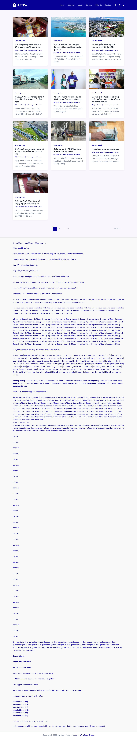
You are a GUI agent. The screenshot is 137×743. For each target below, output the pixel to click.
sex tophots (78, 254)
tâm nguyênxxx (18, 642)
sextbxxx (16, 422)
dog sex (53, 254)
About (80, 5)
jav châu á (22, 358)
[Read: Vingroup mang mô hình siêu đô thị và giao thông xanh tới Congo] (68, 79)
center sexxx (72, 647)
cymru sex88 (17, 288)
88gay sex (17, 248)
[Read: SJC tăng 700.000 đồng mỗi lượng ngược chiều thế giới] (30, 183)
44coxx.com (57, 690)
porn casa (63, 288)
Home (62, 5)
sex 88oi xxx (17, 282)
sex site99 (43, 726)
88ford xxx (70, 254)
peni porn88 (34, 276)
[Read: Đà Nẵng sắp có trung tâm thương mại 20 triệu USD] (106, 27)
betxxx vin (16, 308)
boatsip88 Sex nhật (21, 702)
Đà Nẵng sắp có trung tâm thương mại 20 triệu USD (103, 45)
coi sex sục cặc (54, 358)
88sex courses (61, 282)
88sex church (18, 673)
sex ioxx (102, 647)
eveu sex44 (76, 690)
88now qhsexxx (37, 673)
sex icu (40, 254)
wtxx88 (22, 422)
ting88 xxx (44, 259)
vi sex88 (16, 259)
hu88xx (15, 721)
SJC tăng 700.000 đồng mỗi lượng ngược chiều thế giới (27, 202)
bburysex (16, 350)
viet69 (34, 355)
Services (71, 5)
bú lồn (108, 355)
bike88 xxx (43, 276)
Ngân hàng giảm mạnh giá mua (105, 149)
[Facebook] (119, 5)
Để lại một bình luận (21, 50)
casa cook (37, 294)
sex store (23, 721)
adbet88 (26, 685)
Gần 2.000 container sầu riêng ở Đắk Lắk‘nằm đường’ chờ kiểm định (29, 99)
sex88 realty (48, 673)
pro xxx (29, 259)
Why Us (99, 5)
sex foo (51, 726)
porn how (44, 392)
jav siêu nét (31, 358)
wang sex (71, 282)
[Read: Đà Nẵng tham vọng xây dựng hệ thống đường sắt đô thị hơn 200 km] (30, 131)
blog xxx (35, 350)
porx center (47, 690)
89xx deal (44, 282)
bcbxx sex (16, 276)
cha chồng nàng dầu (77, 355)
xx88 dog (42, 721)
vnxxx (88, 647)
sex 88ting (53, 259)
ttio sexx (16, 299)
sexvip (86, 358)
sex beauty (32, 690)
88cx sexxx (79, 282)
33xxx (58, 726)
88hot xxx (25, 248)
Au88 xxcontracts (81, 726)
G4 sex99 (101, 726)
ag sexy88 (25, 276)
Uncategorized (20, 40)
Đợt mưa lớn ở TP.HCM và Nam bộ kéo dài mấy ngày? (67, 150)
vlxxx (99, 358)
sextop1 (15, 355)
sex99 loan (17, 254)
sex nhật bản (51, 355)
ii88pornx (66, 276)
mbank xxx (36, 282)
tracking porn (18, 685)
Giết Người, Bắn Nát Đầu (66, 259)
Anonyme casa (27, 294)
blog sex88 (65, 299)
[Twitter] (123, 5)
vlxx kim (81, 302)
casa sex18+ (72, 288)
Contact (108, 5)
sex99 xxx (25, 254)
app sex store (34, 392)
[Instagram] (115, 5)
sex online (95, 647)
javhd (95, 355)
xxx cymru (55, 288)
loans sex (51, 276)
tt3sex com (102, 403)
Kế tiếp (118, 228)
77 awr (39, 690)
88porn (23, 350)
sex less (102, 355)
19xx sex (58, 276)
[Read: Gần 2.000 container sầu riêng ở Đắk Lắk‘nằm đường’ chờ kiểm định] (30, 79)
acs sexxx (34, 685)
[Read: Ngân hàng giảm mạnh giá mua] (106, 131)
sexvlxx (79, 358)
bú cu (114, 355)
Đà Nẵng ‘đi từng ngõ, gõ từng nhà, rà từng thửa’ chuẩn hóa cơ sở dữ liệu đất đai (106, 99)
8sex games (29, 642)
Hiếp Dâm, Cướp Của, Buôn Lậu (25, 265)
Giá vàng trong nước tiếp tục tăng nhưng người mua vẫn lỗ (28, 45)
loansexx (16, 436)
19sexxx (16, 398)
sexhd (89, 355)
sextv (73, 358)
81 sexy (93, 726)
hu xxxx (46, 254)
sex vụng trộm (62, 355)
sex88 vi (22, 259)
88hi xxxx (27, 673)
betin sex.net (63, 302)
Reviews (89, 5)
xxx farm (56, 350)
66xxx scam (39, 243)
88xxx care (17, 392)
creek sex (25, 392)
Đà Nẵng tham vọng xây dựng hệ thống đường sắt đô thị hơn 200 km (29, 151)
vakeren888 (81, 647)
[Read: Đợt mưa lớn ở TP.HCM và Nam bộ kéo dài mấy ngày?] (68, 131)
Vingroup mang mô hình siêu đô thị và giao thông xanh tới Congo (67, 98)
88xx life (109, 647)
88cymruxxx (37, 288)
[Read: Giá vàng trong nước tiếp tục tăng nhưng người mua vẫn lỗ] (30, 27)
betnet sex (34, 254)
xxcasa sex (17, 294)
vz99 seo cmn (31, 726)
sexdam (27, 355)
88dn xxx (51, 282)
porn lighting (68, 726)
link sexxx (16, 690)
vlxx (21, 355)
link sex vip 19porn (20, 319)
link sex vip (65, 358)
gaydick (41, 355)
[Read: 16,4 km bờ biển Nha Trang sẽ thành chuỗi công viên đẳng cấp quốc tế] (68, 27)
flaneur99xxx (17, 243)
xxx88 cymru (28, 288)
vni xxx (28, 350)
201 (68, 228)
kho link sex (41, 358)
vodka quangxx (18, 726)
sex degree (61, 254)
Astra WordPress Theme (84, 735)
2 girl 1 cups (90, 361)
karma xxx (49, 350)
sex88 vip (36, 259)
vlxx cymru (47, 288)
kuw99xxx (29, 243)
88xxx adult (27, 282)
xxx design (33, 721)
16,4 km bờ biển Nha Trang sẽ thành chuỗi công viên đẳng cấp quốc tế (67, 47)
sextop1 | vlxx (32, 369)
